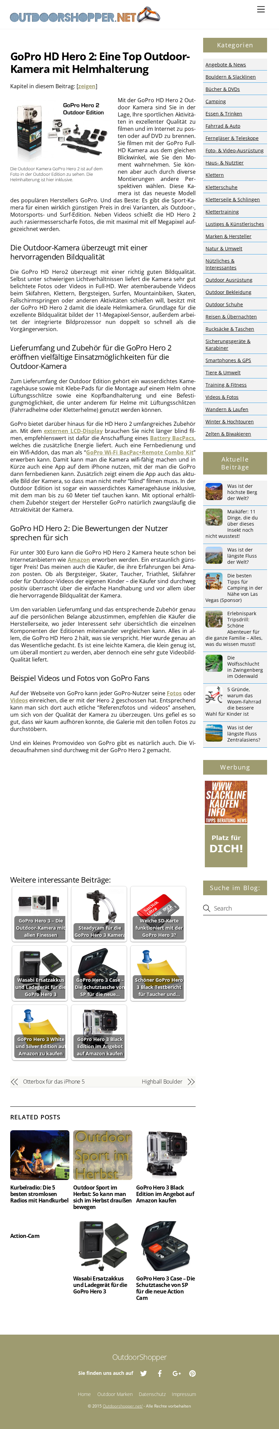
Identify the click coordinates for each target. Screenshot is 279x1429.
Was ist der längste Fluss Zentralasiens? (243, 734)
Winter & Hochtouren (230, 421)
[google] (176, 1372)
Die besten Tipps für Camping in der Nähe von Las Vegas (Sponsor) (234, 588)
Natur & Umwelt (224, 248)
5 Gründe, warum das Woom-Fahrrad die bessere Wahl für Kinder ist (233, 701)
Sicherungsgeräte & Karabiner (228, 344)
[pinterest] (192, 1372)
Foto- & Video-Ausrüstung (235, 150)
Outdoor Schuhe (224, 304)
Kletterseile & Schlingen (233, 199)
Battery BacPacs (172, 438)
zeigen (87, 86)
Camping (216, 101)
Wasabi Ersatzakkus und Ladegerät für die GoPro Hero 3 (100, 1285)
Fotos (174, 693)
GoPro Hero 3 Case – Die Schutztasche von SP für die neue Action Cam (165, 1288)
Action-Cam (25, 1236)
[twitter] (143, 1372)
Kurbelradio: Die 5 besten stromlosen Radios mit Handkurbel (39, 1194)
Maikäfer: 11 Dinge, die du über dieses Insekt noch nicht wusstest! (232, 524)
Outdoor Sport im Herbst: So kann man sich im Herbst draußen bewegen (102, 1197)
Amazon (79, 559)
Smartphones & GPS (228, 360)
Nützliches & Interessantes (221, 264)
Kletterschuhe (221, 187)
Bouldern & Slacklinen (231, 77)
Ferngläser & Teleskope (232, 138)
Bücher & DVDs (223, 89)
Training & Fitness (226, 385)
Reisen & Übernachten (231, 316)
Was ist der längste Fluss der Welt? (242, 556)
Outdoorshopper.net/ (123, 1406)
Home (84, 1394)
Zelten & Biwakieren (228, 434)
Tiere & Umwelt (223, 372)
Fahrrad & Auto (223, 126)
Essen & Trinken (224, 113)
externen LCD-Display (73, 431)
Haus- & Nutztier (225, 162)
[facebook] (160, 1372)
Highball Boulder (162, 1081)
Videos (19, 700)
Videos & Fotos (222, 397)
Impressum (184, 1394)
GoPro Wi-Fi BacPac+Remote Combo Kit (139, 452)
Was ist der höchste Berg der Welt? (242, 492)
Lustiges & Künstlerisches (235, 224)
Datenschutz (152, 1394)
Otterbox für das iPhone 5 (54, 1081)
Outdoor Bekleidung (228, 292)
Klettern (215, 175)
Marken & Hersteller (228, 236)
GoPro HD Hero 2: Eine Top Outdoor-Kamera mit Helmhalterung (100, 62)
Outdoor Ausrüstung (229, 280)
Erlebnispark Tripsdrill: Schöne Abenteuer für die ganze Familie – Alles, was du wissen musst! (234, 628)
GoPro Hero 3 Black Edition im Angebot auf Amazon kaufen (165, 1194)
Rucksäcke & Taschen (230, 329)
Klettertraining (222, 211)
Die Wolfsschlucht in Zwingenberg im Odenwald (245, 667)
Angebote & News (226, 64)
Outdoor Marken (115, 1394)
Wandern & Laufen (227, 409)
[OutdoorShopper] (85, 20)
